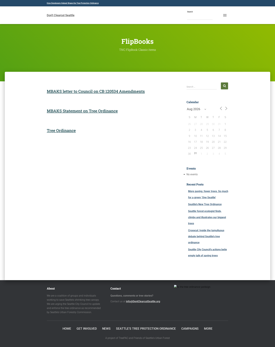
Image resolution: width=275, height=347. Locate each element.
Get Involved (87, 328)
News (106, 328)
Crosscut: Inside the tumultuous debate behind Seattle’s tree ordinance (206, 236)
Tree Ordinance (61, 130)
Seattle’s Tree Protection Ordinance (146, 328)
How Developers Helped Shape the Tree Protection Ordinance (73, 3)
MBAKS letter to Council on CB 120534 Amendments (96, 91)
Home (67, 328)
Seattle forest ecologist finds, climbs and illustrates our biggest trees (207, 217)
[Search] (216, 17)
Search (190, 12)
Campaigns (190, 328)
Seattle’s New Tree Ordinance (205, 204)
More (208, 328)
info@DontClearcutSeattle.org (143, 301)
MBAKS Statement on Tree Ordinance (82, 110)
